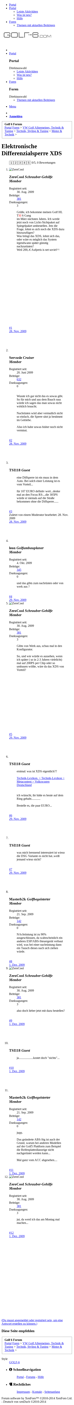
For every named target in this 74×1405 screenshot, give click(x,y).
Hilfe (20, 18)
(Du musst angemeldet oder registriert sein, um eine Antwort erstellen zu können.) (32, 1322)
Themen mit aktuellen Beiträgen (36, 25)
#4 (10, 596)
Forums (30, 1377)
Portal (12, 4)
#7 (10, 869)
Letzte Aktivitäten (27, 11)
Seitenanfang (52, 1391)
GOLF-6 (14, 1362)
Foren (12, 21)
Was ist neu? (24, 15)
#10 (11, 1067)
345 (19, 569)
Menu (12, 106)
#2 (10, 440)
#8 (10, 961)
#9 (10, 1020)
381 (19, 198)
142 (19, 921)
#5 (10, 734)
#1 (10, 327)
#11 (11, 1170)
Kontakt (37, 1391)
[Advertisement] (37, 295)
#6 (10, 815)
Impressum (23, 1391)
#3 (10, 511)
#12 (11, 1232)
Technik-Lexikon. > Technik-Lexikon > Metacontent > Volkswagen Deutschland (41, 782)
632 (19, 379)
